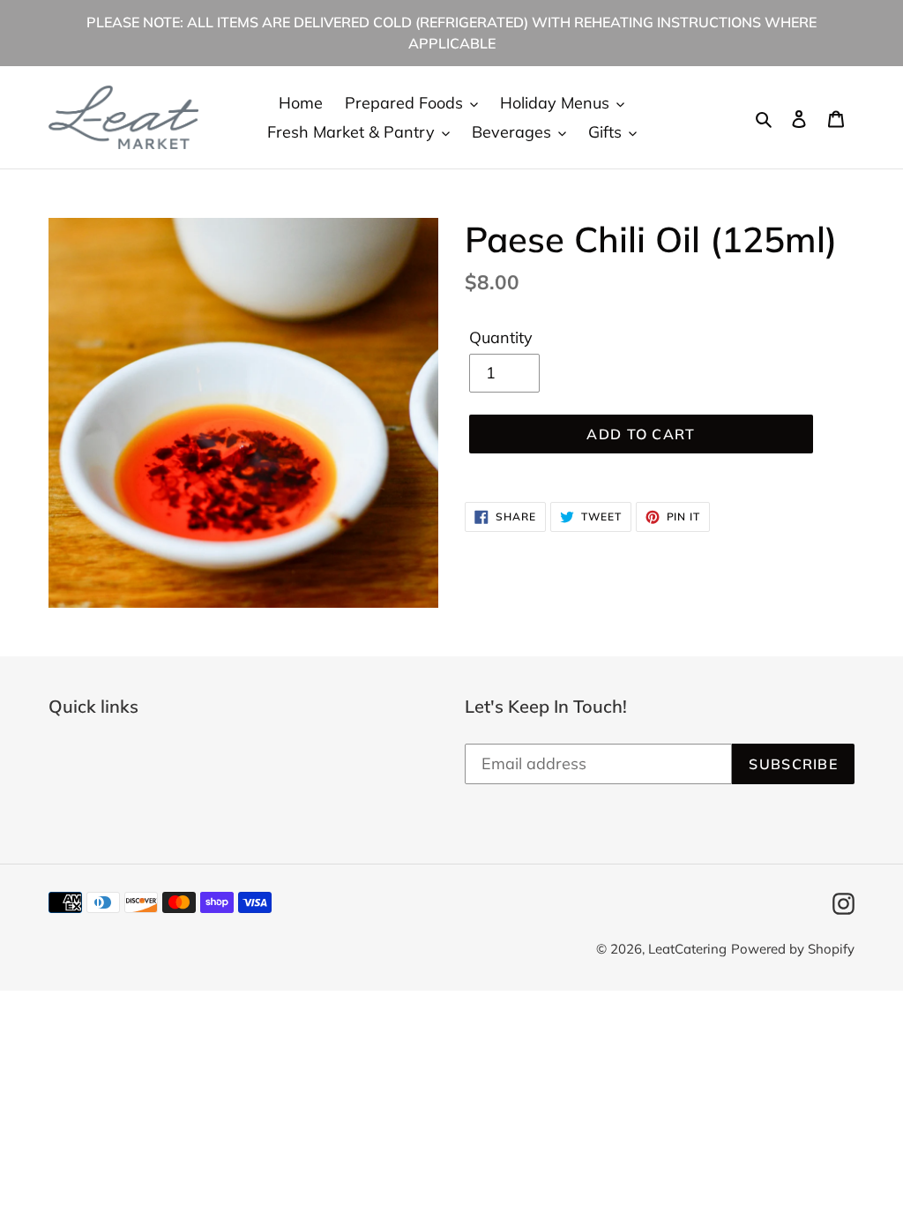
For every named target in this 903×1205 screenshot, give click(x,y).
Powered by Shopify (792, 948)
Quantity (501, 337)
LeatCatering (687, 948)
